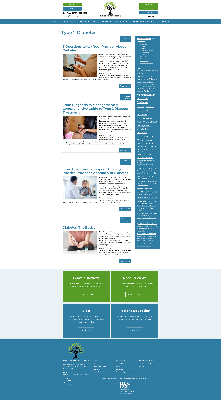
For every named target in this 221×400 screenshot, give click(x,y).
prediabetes (126, 252)
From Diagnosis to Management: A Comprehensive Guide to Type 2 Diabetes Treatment (96, 108)
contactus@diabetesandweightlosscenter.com (75, 16)
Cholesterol (143, 44)
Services (105, 21)
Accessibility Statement (125, 372)
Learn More (134, 330)
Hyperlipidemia (144, 52)
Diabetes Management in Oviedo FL (119, 137)
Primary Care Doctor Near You (146, 206)
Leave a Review (86, 278)
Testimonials (121, 361)
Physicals (142, 59)
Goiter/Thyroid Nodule (146, 50)
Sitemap (141, 366)
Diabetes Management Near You (145, 118)
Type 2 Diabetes (103, 80)
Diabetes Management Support (72, 202)
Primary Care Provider (146, 63)
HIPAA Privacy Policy (146, 361)
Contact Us (164, 21)
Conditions (120, 21)
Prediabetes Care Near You (147, 181)
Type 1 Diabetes (92, 80)
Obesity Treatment (145, 56)
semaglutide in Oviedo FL (146, 218)
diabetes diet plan (110, 77)
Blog (86, 311)
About (96, 363)
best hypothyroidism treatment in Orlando (147, 76)
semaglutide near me (143, 220)
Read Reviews (135, 278)
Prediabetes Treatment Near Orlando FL (144, 189)
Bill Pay (72, 9)
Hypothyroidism (144, 54)
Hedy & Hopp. (128, 393)
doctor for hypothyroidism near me (147, 146)
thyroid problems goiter (151, 222)
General (142, 48)
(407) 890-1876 (80, 13)
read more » (125, 86)
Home (55, 21)
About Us (68, 21)
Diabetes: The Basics (79, 227)
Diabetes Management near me (109, 139)
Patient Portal (149, 12)
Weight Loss (143, 65)
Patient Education (134, 311)
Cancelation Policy (145, 363)
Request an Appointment (149, 6)
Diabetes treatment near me (78, 80)
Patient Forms (72, 4)
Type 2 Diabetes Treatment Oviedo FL (113, 144)
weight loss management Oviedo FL (145, 236)
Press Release (144, 61)
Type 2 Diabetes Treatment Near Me (90, 144)
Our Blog (119, 369)
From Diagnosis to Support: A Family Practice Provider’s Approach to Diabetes (95, 171)
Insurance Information (142, 21)
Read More (86, 330)
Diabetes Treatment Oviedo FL (92, 202)
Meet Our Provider (87, 21)
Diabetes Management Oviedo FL (88, 142)
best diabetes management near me (119, 75)
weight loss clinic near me (142, 226)
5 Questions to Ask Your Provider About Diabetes (94, 48)
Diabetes (109, 73)
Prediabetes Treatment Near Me (147, 183)
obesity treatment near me (143, 170)
